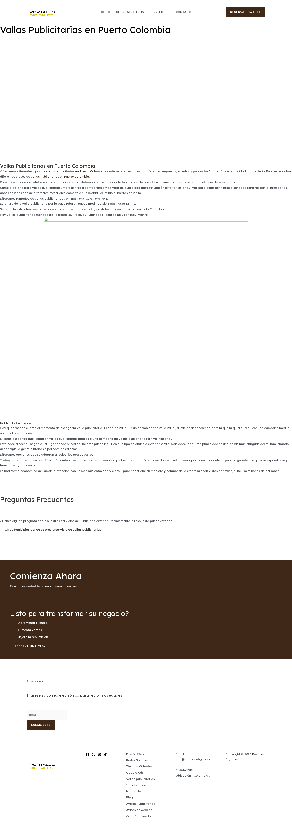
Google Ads (135, 772)
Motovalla (133, 791)
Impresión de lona (139, 785)
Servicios (158, 12)
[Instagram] (99, 754)
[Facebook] (87, 754)
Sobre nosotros (130, 12)
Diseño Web (135, 754)
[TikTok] (105, 754)
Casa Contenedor (139, 816)
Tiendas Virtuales (139, 766)
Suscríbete (41, 724)
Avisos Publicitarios (140, 804)
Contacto (184, 12)
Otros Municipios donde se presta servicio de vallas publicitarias (53, 529)
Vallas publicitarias (140, 779)
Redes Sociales (137, 760)
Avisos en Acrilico (139, 810)
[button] (245, 12)
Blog (129, 797)
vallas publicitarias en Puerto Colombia (75, 171)
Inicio (105, 12)
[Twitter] (93, 754)
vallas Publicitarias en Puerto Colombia (60, 176)
